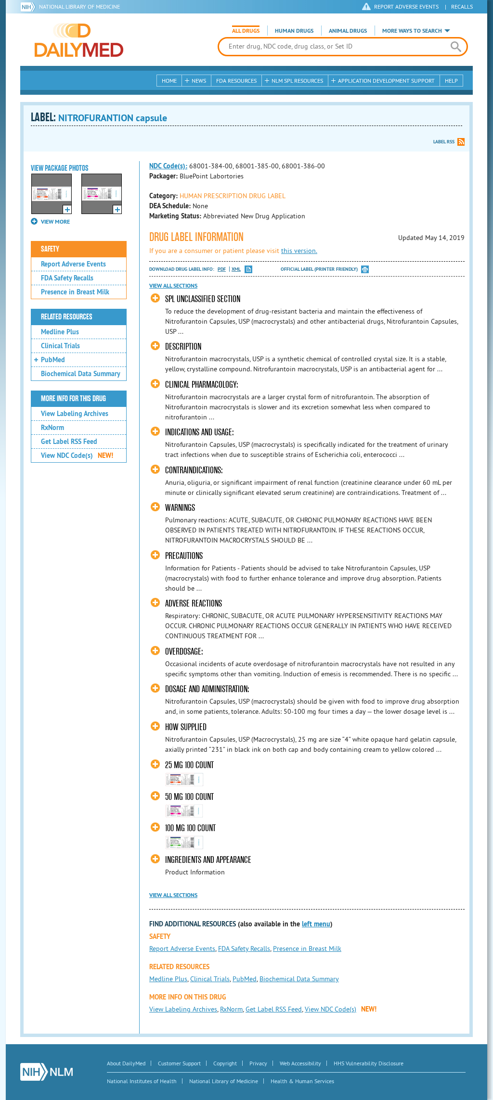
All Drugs (245, 31)
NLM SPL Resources (297, 80)
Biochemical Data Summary (80, 373)
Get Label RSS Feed (69, 441)
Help (451, 80)
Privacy (258, 1063)
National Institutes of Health (142, 1081)
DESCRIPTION (183, 346)
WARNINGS (180, 507)
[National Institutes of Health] (29, 6)
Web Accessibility (300, 1063)
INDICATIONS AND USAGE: (199, 432)
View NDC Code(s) (77, 455)
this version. (299, 250)
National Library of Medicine (79, 6)
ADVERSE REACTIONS (193, 603)
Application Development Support (386, 80)
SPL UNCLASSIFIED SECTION (202, 298)
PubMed (53, 359)
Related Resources (66, 317)
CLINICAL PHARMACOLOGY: (201, 384)
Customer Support (179, 1063)
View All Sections (173, 286)
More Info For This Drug (73, 399)
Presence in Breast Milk (75, 292)
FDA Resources (236, 80)
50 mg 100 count (189, 796)
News (199, 80)
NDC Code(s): (168, 166)
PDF (222, 269)
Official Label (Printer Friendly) (319, 269)
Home (169, 80)
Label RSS (443, 142)
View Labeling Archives (74, 413)
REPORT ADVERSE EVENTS (406, 6)
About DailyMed (126, 1063)
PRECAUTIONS (184, 555)
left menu (316, 924)
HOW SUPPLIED (186, 727)
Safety (50, 249)
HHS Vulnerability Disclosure (368, 1063)
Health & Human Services (302, 1081)
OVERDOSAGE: (184, 651)
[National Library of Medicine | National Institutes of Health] (46, 1072)
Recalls (462, 6)
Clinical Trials (60, 345)
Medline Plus (60, 332)
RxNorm (52, 427)
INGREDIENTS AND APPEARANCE (208, 859)
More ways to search (412, 31)
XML (236, 269)
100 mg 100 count (190, 828)
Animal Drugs (348, 31)
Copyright (225, 1063)
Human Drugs (294, 31)
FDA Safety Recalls (67, 278)
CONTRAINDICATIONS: (194, 470)
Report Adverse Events (73, 264)
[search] (456, 46)
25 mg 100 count (189, 765)
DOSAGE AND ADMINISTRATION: (207, 689)
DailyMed (79, 40)
